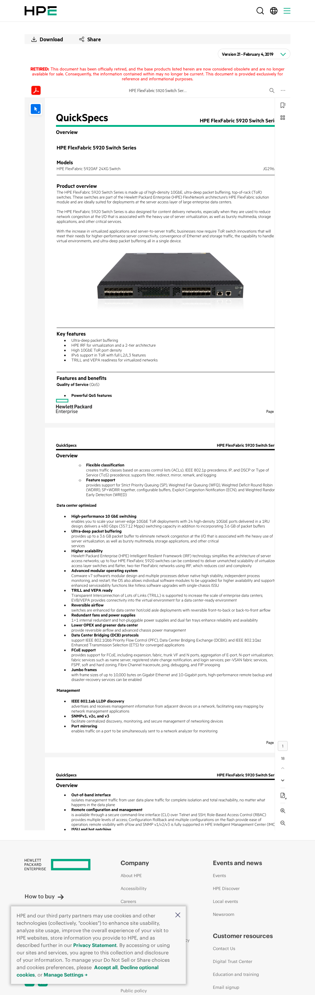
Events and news (237, 863)
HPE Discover (226, 888)
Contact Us (224, 948)
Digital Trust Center (232, 961)
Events (219, 875)
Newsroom (223, 914)
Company (135, 863)
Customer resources (243, 936)
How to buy (40, 896)
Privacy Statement (95, 945)
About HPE (131, 875)
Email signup (226, 987)
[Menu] (287, 11)
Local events (225, 901)
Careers (128, 901)
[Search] (260, 11)
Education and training (236, 974)
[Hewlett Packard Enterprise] (41, 11)
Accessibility (133, 888)
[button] (177, 915)
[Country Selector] (273, 11)
